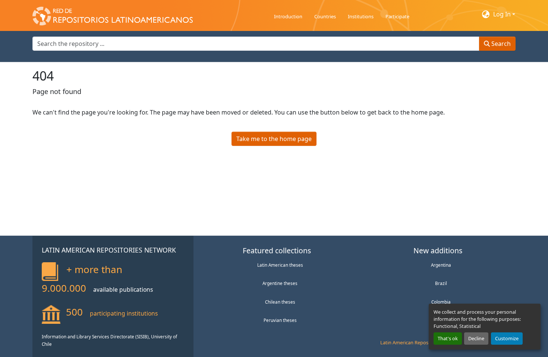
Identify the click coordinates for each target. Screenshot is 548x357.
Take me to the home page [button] (274, 139)
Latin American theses (280, 265)
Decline (476, 338)
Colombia (441, 302)
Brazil (441, 283)
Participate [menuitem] (397, 16)
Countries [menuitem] (325, 16)
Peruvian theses (280, 320)
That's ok (448, 338)
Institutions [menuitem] (361, 16)
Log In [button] (502, 14)
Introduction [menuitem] (288, 16)
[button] (112, 14)
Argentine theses (279, 283)
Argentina (441, 265)
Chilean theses (280, 302)
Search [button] (500, 44)
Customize (507, 338)
